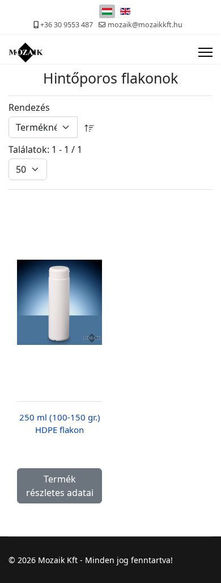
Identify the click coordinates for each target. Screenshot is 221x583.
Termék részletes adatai (60, 486)
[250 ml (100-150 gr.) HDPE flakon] (59, 302)
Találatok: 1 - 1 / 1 (45, 149)
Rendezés (29, 107)
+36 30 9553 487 (66, 25)
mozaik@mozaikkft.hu (145, 25)
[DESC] (89, 127)
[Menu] (205, 52)
